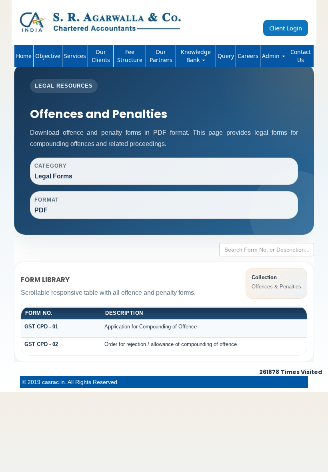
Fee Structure (129, 56)
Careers (248, 56)
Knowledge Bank (196, 56)
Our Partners (161, 56)
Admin (271, 56)
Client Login (285, 28)
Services (75, 56)
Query (226, 56)
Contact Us (300, 56)
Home (24, 56)
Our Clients (101, 56)
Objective (47, 56)
